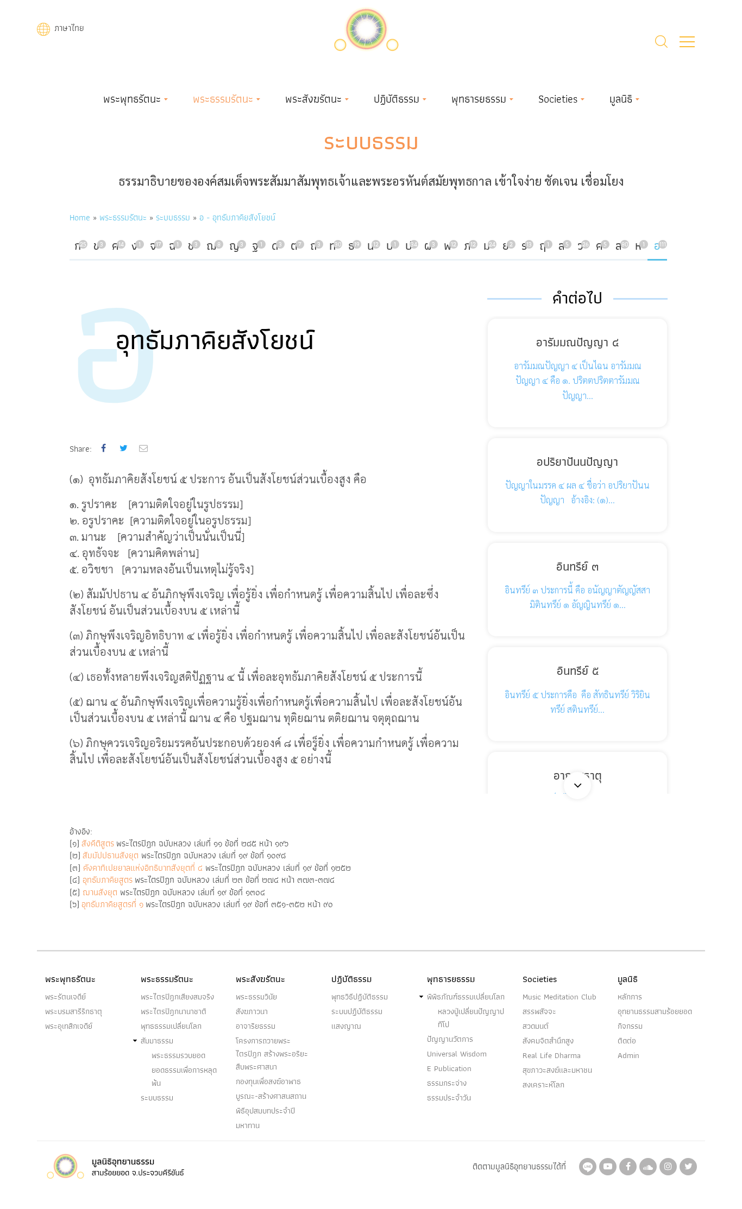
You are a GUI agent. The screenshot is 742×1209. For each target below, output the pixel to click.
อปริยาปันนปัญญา (577, 461)
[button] (687, 42)
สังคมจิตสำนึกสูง (548, 1040)
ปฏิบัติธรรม (396, 98)
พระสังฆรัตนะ (313, 98)
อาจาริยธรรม (255, 1026)
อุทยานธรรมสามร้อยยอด (655, 1011)
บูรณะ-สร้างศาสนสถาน (271, 1096)
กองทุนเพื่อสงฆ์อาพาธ (268, 1081)
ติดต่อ (627, 1040)
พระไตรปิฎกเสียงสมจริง (177, 996)
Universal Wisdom (457, 1053)
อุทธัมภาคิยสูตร (108, 880)
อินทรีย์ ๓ (577, 566)
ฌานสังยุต (100, 892)
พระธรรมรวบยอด (178, 1055)
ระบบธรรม (371, 141)
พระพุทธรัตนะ (132, 98)
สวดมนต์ (536, 1026)
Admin (628, 1055)
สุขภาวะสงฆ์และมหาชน (557, 1070)
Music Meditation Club (559, 996)
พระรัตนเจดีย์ (65, 996)
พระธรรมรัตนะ (223, 98)
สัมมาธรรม (157, 1040)
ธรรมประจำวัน (449, 1097)
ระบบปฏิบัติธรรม (356, 1011)
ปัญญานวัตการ (450, 1039)
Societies (557, 98)
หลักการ (630, 996)
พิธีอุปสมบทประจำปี (265, 1110)
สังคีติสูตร (97, 843)
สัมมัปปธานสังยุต (111, 855)
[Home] (366, 28)
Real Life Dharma (552, 1055)
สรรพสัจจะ (539, 1011)
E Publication (449, 1068)
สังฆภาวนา (252, 1011)
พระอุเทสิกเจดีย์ (68, 1026)
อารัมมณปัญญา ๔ (577, 342)
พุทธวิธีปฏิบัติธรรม (359, 996)
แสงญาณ (346, 1026)
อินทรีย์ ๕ (578, 670)
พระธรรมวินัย (256, 996)
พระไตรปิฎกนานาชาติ (173, 1011)
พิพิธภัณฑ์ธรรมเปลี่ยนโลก (466, 996)
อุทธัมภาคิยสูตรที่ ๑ (112, 904)
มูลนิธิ (620, 98)
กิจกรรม (630, 1026)
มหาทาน (248, 1125)
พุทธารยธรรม (478, 98)
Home (80, 217)
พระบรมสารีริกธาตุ (73, 1011)
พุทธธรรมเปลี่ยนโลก (171, 1026)
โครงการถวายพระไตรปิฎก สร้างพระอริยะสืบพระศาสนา (272, 1053)
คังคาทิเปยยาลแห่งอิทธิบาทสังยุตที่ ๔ (144, 868)
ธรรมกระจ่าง (447, 1083)
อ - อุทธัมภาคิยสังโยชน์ (237, 217)
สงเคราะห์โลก (543, 1084)
